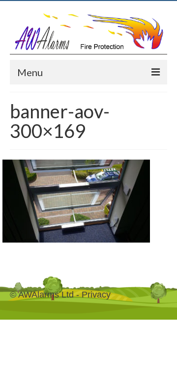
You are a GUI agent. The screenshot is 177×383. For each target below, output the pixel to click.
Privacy (96, 295)
